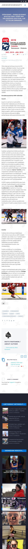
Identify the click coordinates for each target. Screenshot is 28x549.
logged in (12, 382)
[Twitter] (23, 1)
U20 (18, 313)
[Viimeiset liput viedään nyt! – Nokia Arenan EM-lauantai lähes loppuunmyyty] (5, 426)
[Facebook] (21, 1)
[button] (22, 356)
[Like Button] (3, 303)
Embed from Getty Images (7, 118)
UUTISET (4, 58)
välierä (20, 316)
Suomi (5, 313)
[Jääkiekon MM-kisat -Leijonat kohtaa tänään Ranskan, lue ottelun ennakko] (7, 364)
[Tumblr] (9, 320)
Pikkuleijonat (14, 311)
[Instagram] (26, 1)
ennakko (6, 311)
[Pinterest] (7, 320)
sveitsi (11, 313)
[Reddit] (13, 320)
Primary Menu (25, 5)
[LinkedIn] (11, 320)
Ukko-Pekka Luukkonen (9, 316)
